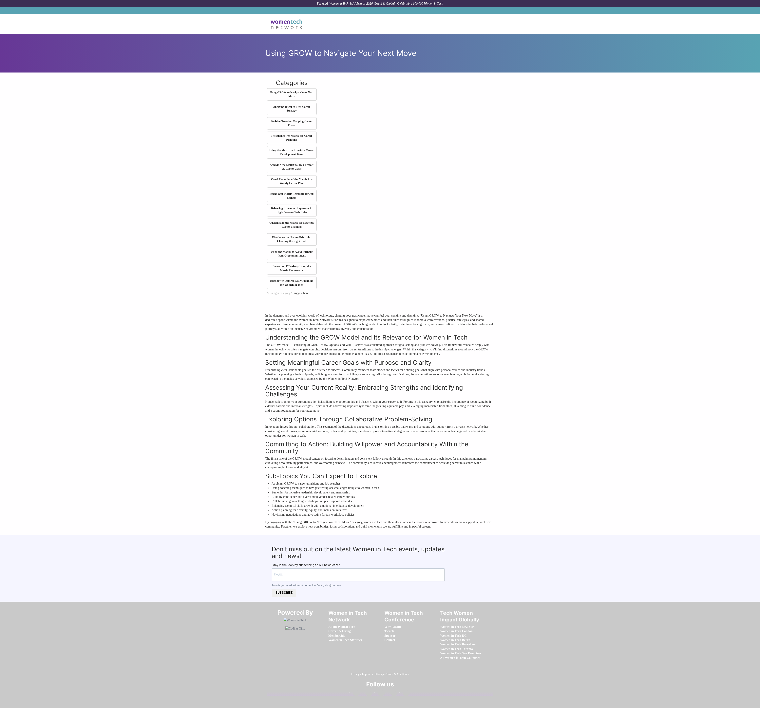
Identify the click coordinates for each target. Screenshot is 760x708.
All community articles (277, 74)
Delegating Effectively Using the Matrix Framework (292, 268)
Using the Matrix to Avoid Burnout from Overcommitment (292, 253)
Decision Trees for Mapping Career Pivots (292, 123)
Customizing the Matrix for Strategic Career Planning (291, 224)
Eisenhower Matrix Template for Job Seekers (292, 195)
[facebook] (354, 693)
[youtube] (404, 693)
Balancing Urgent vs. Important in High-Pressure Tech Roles (291, 210)
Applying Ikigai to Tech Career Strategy (291, 108)
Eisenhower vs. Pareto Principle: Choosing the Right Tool (291, 239)
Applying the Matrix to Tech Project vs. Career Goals (292, 166)
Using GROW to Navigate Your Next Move (357, 74)
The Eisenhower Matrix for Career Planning (291, 137)
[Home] (288, 24)
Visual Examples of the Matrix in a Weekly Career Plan (292, 181)
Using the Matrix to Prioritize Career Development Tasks (291, 152)
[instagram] (379, 693)
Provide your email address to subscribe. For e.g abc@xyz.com (306, 585)
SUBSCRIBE (284, 592)
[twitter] (391, 693)
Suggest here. (301, 293)
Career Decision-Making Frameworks (312, 74)
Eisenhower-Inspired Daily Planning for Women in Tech (291, 282)
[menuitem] (341, 626)
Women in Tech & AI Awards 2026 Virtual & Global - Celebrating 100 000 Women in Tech (386, 3)
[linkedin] (366, 693)
